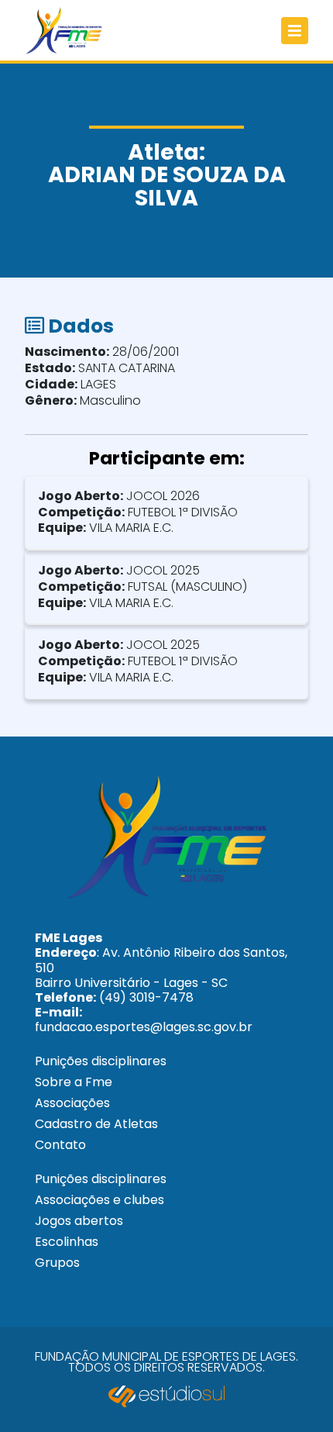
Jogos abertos (79, 1220)
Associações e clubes (99, 1199)
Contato (60, 1144)
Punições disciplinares (100, 1061)
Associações (72, 1103)
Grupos (57, 1262)
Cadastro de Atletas (96, 1123)
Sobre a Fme (73, 1082)
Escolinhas (66, 1241)
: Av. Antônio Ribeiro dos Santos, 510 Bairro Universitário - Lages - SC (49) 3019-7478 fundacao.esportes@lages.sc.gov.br (161, 982)
